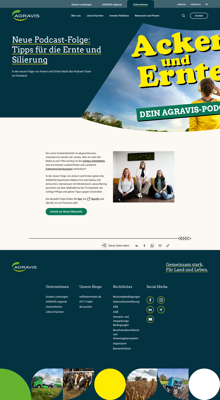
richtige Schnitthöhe (93, 160)
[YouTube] (150, 319)
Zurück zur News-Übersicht (66, 211)
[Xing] (161, 309)
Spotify (95, 198)
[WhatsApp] (152, 246)
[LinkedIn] (136, 246)
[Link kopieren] (167, 246)
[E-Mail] (160, 246)
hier (80, 198)
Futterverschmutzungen (59, 168)
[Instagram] (161, 300)
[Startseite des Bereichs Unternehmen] (26, 15)
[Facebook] (144, 246)
